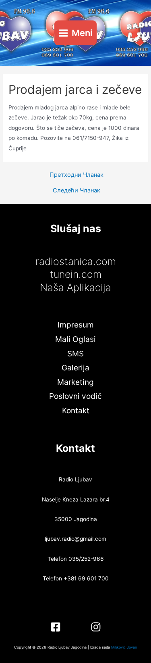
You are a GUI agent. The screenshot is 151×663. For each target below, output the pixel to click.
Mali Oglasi (75, 339)
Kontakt (75, 410)
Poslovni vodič (75, 396)
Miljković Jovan (124, 647)
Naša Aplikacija (75, 287)
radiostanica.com (75, 261)
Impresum (76, 324)
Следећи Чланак (76, 191)
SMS (75, 353)
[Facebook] (55, 627)
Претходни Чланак (76, 175)
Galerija (75, 367)
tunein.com (75, 274)
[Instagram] (96, 627)
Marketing (75, 382)
